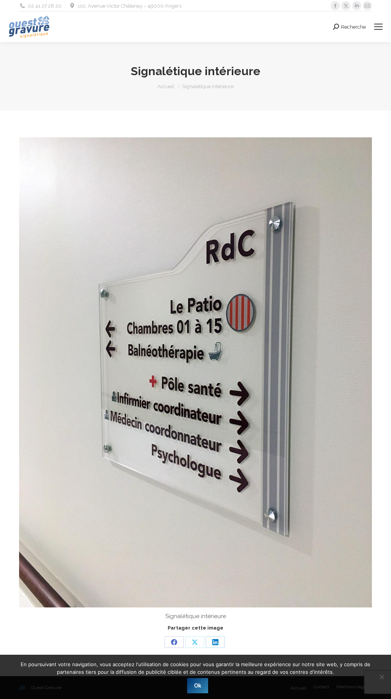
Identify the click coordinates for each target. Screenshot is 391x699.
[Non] (381, 677)
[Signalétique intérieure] (195, 372)
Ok (197, 686)
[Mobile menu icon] (378, 27)
